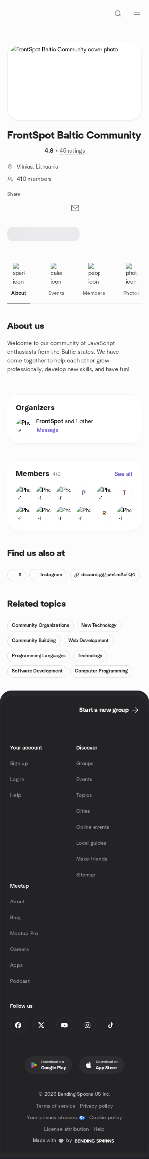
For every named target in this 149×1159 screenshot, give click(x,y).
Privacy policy (96, 1106)
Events (84, 779)
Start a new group (104, 710)
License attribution (66, 1129)
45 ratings (72, 151)
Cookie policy (105, 1117)
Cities (83, 811)
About (17, 901)
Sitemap (85, 875)
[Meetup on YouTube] (64, 1025)
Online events (93, 827)
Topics (84, 795)
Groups (85, 763)
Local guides (91, 843)
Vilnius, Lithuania (38, 167)
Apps (16, 965)
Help (15, 795)
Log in (17, 779)
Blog (15, 917)
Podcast (20, 981)
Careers (19, 949)
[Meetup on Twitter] (41, 1025)
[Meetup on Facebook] (18, 1025)
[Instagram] (87, 1025)
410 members (34, 179)
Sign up (19, 763)
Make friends (91, 859)
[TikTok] (111, 1025)
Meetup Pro (24, 933)
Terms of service (56, 1106)
